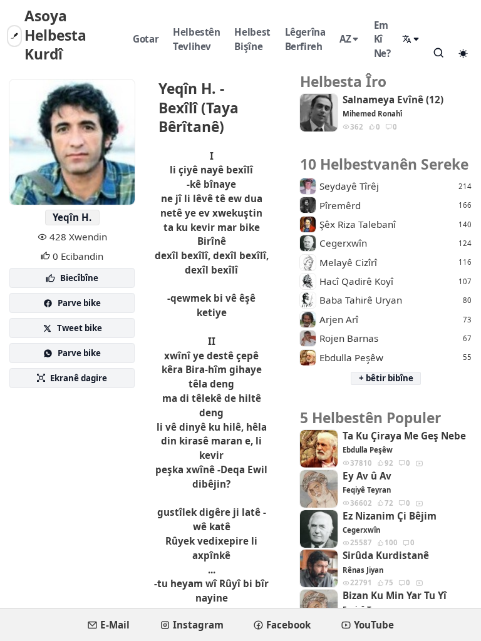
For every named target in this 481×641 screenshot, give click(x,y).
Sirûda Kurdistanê (386, 556)
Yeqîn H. (72, 217)
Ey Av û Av (367, 476)
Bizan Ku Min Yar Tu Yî (395, 596)
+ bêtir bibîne (386, 378)
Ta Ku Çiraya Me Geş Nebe (404, 436)
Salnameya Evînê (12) (393, 100)
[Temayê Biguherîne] (462, 53)
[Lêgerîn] (438, 52)
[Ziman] (411, 39)
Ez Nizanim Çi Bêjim (390, 516)
